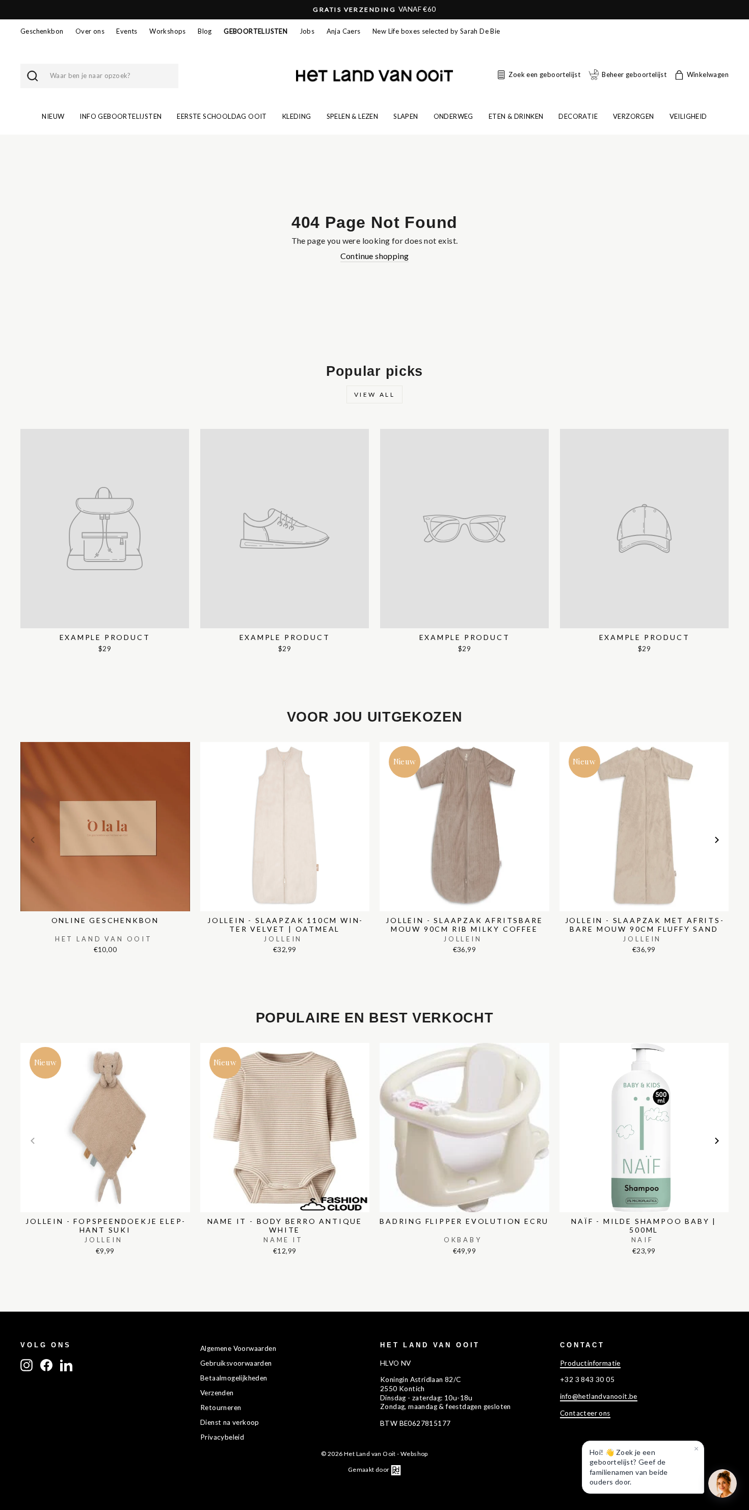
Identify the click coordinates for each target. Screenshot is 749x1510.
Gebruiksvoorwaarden (236, 1363)
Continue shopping (374, 256)
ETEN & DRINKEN (516, 116)
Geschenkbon (41, 31)
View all (374, 394)
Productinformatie (590, 1363)
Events (126, 31)
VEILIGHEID (688, 116)
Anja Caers (344, 31)
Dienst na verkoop (229, 1422)
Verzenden (217, 1393)
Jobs (307, 31)
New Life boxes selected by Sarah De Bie (436, 31)
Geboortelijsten (255, 31)
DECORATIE (578, 116)
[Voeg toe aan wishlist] (23, 739)
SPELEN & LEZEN (353, 116)
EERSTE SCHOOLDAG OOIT (221, 116)
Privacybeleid (222, 1437)
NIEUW (53, 116)
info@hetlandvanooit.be (598, 1396)
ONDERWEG (453, 116)
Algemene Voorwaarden (238, 1348)
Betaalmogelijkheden (234, 1378)
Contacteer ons (585, 1413)
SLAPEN (405, 116)
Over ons (89, 31)
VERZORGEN (633, 116)
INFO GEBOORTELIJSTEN (120, 116)
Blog (205, 31)
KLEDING (296, 116)
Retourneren (220, 1407)
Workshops (167, 31)
